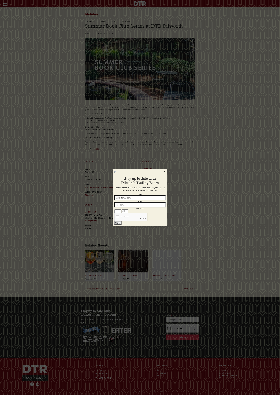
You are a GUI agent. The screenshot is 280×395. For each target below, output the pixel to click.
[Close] (164, 171)
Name (140, 201)
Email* (140, 194)
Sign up (118, 223)
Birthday (140, 208)
